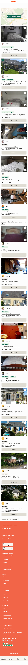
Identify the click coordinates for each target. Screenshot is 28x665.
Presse (5, 583)
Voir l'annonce (14, 55)
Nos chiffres (6, 597)
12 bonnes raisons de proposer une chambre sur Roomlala (13, 633)
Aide (4, 608)
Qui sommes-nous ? (7, 615)
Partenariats (6, 587)
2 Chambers (4, 249)
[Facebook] (4, 640)
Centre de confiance (8, 625)
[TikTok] (9, 640)
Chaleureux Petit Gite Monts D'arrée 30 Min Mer (12, 443)
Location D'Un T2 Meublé (7, 179)
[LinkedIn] (12, 640)
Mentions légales (7, 590)
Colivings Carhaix (6, 531)
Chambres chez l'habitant (8, 555)
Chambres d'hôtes (7, 566)
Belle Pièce (8, 378)
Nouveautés (6, 600)
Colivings (5, 562)
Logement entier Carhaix (8, 538)
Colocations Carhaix (7, 528)
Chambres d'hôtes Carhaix (8, 535)
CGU (4, 593)
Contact (5, 611)
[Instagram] (6, 640)
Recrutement (6, 580)
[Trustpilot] (8, 647)
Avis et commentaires (8, 628)
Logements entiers (7, 569)
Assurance (5, 621)
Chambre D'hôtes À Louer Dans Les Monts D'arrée (12, 508)
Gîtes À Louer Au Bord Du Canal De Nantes (10, 476)
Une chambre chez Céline (7, 346)
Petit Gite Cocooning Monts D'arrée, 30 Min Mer (12, 411)
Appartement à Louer (6, 211)
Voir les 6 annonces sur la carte (14, 16)
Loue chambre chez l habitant (11, 146)
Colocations (6, 559)
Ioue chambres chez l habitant (12, 49)
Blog (4, 576)
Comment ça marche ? (8, 618)
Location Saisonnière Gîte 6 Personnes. (10, 281)
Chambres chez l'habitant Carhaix (10, 525)
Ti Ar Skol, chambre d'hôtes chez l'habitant (11, 314)
